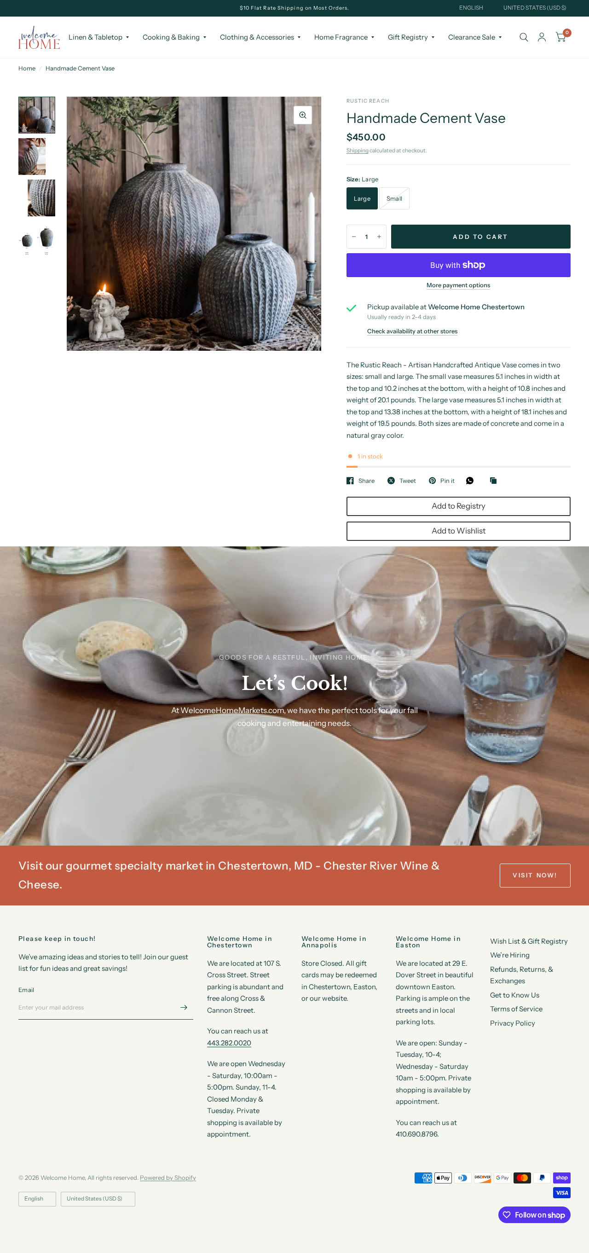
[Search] (524, 37)
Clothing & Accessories (257, 37)
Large (362, 198)
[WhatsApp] (472, 480)
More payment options (458, 285)
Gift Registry (408, 37)
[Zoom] (303, 115)
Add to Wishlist (458, 530)
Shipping (357, 150)
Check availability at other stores (412, 331)
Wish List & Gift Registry (529, 941)
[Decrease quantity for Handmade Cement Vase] (354, 236)
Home (26, 68)
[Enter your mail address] (184, 1008)
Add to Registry (458, 505)
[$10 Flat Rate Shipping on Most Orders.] (295, 8)
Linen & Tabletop (95, 37)
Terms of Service (516, 1008)
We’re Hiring (510, 955)
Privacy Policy (512, 1023)
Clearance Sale (471, 37)
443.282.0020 (229, 1042)
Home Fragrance (341, 37)
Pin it (447, 480)
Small (394, 198)
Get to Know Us (514, 995)
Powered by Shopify (168, 1177)
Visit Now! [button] (535, 875)
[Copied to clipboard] (496, 481)
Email (26, 989)
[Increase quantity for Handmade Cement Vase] (379, 236)
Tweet (407, 480)
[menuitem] (99, 37)
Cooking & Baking (171, 37)
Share (366, 480)
